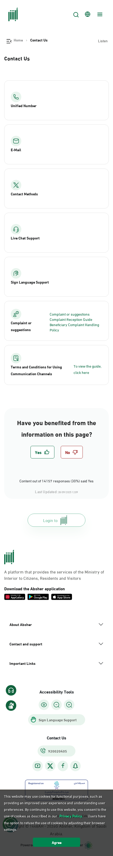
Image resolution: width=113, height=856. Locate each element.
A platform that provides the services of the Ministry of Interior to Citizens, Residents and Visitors (54, 574)
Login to (50, 520)
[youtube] (37, 766)
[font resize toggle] (56, 705)
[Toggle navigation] (99, 14)
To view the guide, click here (87, 369)
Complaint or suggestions (70, 314)
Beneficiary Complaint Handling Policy (74, 327)
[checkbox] (42, 452)
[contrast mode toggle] (44, 705)
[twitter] (50, 766)
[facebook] (63, 766)
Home (18, 39)
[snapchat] (75, 766)
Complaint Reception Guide (71, 319)
